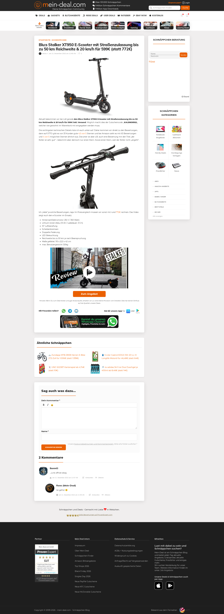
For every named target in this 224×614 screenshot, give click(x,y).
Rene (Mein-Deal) (66, 485)
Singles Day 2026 (82, 576)
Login (187, 2)
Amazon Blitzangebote (85, 561)
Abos (157, 181)
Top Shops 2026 (82, 566)
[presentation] (44, 405)
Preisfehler (170, 560)
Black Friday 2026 (83, 571)
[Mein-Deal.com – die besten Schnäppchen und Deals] (60, 5)
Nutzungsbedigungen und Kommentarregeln (94, 444)
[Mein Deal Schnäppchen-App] (171, 586)
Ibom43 (54, 468)
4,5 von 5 (82, 133)
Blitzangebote (72, 15)
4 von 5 (46, 137)
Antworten (89, 478)
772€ (118, 212)
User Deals (109, 15)
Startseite (44, 40)
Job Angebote (166, 570)
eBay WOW (141, 15)
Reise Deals (92, 15)
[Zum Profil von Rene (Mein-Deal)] (49, 488)
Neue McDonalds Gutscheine (88, 592)
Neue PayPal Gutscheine (86, 581)
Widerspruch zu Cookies (126, 556)
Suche (185, 8)
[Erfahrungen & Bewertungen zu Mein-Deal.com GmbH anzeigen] (46, 563)
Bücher (157, 212)
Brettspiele (159, 207)
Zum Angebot (89, 294)
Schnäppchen (59, 40)
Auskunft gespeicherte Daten (128, 566)
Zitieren (101, 478)
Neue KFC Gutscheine (84, 586)
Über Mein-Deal (82, 551)
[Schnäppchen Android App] (137, 311)
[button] (44, 405)
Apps (156, 191)
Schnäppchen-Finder (84, 556)
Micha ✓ (45, 53)
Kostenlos (157, 15)
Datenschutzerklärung (125, 545)
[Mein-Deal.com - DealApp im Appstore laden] (160, 586)
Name (45, 431)
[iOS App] (128, 311)
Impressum (80, 545)
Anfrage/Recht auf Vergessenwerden (131, 561)
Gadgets (55, 15)
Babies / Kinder (160, 197)
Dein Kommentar (50, 400)
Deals (42, 15)
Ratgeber (125, 15)
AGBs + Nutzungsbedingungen (129, 551)
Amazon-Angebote (162, 186)
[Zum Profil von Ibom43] (43, 470)
